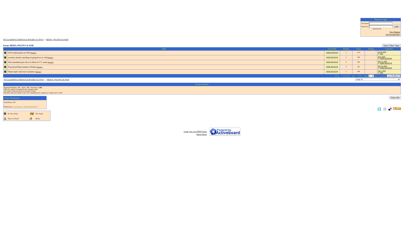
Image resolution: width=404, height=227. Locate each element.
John (381, 54)
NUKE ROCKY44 (332, 52)
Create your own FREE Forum (195, 132)
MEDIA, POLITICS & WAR (57, 40)
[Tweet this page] (379, 109)
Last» (360, 76)
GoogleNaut (18, 107)
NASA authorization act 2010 (19, 53)
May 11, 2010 (382, 61)
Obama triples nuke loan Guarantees (21, 72)
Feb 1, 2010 (382, 71)
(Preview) (33, 53)
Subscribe (395, 97)
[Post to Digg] (384, 109)
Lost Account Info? (393, 34)
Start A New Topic (391, 45)
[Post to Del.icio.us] (390, 109)
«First (337, 76)
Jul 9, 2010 (381, 57)
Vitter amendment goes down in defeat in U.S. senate (27, 62)
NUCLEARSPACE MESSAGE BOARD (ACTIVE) (23, 40)
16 (353, 76)
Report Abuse (201, 134)
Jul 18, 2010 (382, 52)
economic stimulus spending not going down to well (27, 57)
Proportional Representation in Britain (22, 67)
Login (396, 26)
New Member (395, 32)
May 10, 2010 (382, 66)
